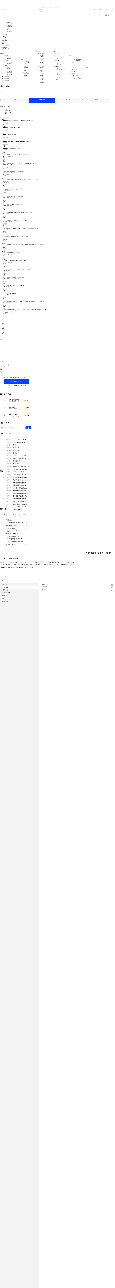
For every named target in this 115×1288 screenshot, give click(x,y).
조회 (10, 117)
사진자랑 (74, 67)
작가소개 (61, 56)
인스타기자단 (6, 48)
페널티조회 (6, 78)
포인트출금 (6, 80)
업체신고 (9, 68)
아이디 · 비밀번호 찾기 (12, 385)
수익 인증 (78, 77)
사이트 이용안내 (91, 553)
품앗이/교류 (75, 69)
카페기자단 (5, 47)
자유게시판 (78, 59)
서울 (42, 67)
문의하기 (100, 553)
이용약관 (2, 558)
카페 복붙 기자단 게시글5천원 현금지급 (13, 285)
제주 (42, 71)
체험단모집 (5, 37)
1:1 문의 (5, 65)
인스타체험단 (41, 75)
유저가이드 (9, 62)
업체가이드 (9, 63)
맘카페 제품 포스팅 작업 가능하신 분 (13, 196)
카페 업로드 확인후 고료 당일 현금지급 (13, 171)
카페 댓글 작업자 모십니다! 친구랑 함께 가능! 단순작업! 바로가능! (19, 163)
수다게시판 (74, 57)
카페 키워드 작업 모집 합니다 (11, 252)
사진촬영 (57, 66)
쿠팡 (42, 59)
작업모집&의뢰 (6, 39)
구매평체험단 (41, 53)
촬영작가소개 (62, 69)
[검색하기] (41, 11)
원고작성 (57, 54)
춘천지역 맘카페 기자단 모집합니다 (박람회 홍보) (16, 220)
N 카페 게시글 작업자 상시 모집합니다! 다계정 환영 (17, 236)
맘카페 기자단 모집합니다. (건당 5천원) (13, 277)
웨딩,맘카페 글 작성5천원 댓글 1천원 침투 (15, 260)
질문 (8, 67)
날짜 (8, 117)
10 (3, 333)
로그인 (95, 9)
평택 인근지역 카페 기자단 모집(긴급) (13, 188)
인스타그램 (74, 71)
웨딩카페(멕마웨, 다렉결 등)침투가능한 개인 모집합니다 (17, 269)
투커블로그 (5, 43)
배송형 (42, 73)
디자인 (56, 73)
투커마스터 (9, 74)
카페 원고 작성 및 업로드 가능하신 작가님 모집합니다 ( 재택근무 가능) (20, 179)
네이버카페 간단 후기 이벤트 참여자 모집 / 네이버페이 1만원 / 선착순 (21, 228)
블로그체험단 (41, 66)
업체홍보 (61, 76)
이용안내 (5, 34)
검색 (1, 369)
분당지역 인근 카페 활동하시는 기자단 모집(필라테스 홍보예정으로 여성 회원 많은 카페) (24, 309)
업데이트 (9, 58)
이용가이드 (6, 60)
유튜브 (73, 73)
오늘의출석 (6, 76)
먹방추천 (74, 62)
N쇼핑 (42, 56)
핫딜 (4, 42)
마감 (25, 63)
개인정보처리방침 (13, 558)
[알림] (106, 14)
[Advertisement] (55, 351)
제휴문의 (108, 553)
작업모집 (61, 55)
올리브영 (43, 61)
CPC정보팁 (78, 78)
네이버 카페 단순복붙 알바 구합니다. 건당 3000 (15, 154)
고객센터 (110, 9)
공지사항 (6, 55)
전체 (6, 109)
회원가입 (102, 9)
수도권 (42, 68)
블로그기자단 (6, 45)
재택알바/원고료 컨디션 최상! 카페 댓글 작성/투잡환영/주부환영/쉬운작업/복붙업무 (23, 244)
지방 (42, 70)
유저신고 (9, 70)
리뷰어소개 (26, 62)
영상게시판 (74, 65)
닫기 (1, 371)
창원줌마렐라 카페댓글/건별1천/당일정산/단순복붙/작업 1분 (18, 212)
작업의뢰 (61, 74)
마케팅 (56, 79)
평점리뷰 (57, 60)
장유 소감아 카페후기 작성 (11, 293)
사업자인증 (9, 71)
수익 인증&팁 (75, 75)
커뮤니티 (5, 40)
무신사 (42, 62)
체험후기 (78, 60)
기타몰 (42, 63)
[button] (2, 338)
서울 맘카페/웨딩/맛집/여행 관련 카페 (13, 204)
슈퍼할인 (43, 55)
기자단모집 (5, 36)
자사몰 (42, 58)
